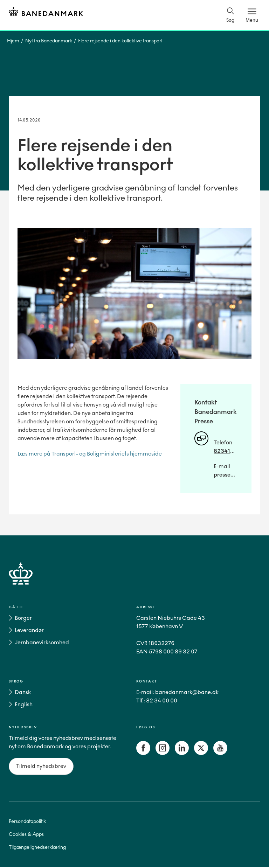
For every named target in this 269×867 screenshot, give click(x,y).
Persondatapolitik (27, 821)
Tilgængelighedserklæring (37, 847)
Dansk (23, 692)
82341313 (225, 451)
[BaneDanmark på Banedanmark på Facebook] (143, 753)
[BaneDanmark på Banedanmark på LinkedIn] (182, 753)
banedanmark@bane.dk (187, 692)
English (24, 704)
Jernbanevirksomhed (42, 642)
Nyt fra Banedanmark (48, 41)
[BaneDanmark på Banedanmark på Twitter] (201, 753)
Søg (230, 20)
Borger (23, 618)
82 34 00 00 (161, 700)
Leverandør (29, 630)
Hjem (13, 41)
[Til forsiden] (46, 13)
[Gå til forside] (134, 582)
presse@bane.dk (225, 474)
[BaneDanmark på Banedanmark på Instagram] (163, 753)
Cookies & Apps (26, 834)
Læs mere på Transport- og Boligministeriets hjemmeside (90, 453)
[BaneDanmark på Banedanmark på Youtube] (220, 753)
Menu (252, 20)
